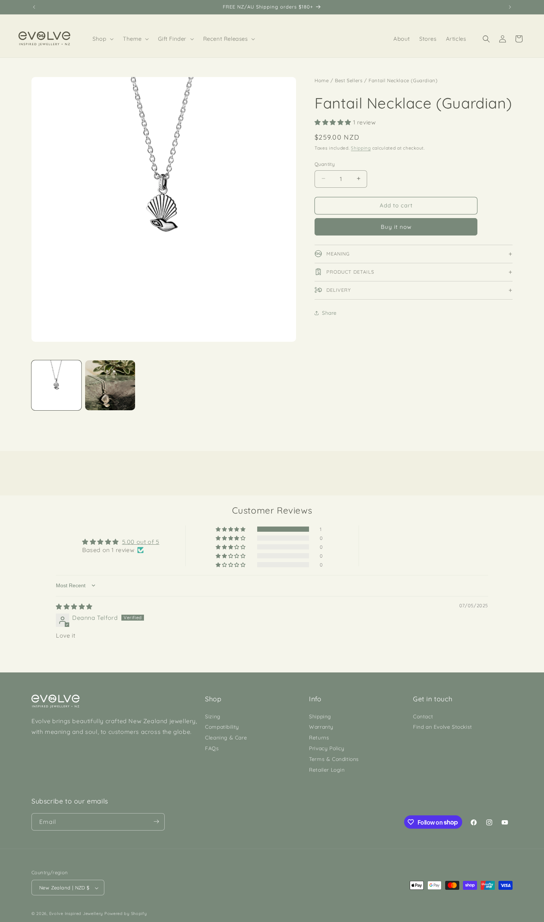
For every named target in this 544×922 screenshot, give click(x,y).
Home (322, 80)
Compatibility (222, 727)
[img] (74, 606)
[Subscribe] (156, 821)
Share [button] (329, 312)
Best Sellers (348, 80)
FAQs (212, 748)
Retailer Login (327, 769)
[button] (103, 38)
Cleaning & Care (226, 737)
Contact (423, 716)
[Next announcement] (510, 7)
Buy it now (396, 226)
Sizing (213, 716)
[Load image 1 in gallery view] (56, 385)
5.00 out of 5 (140, 541)
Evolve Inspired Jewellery (76, 913)
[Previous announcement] (34, 7)
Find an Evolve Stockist (442, 727)
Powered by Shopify (125, 913)
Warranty (321, 727)
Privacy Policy (326, 748)
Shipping (361, 147)
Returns (319, 737)
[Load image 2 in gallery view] (110, 385)
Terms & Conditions (334, 758)
